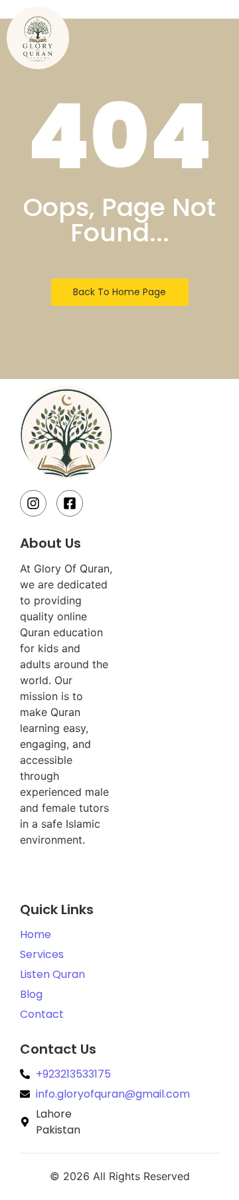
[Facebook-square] (69, 503)
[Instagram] (33, 503)
